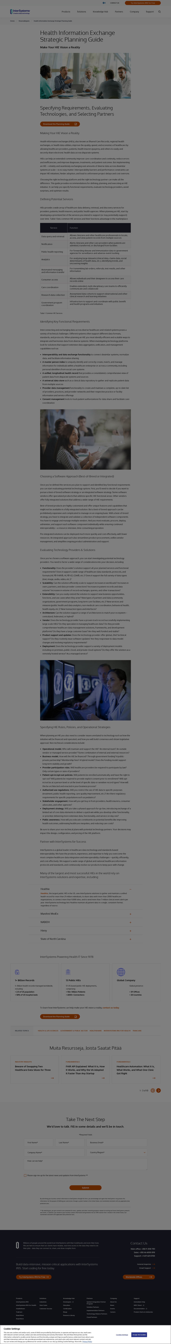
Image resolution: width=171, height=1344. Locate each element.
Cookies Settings (122, 1335)
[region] (85, 1334)
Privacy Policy (87, 1341)
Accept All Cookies (139, 1335)
